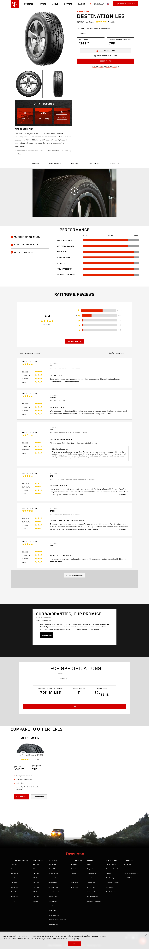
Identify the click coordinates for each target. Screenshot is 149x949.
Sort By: (112, 353)
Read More (122, 494)
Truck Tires (52, 906)
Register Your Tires (92, 869)
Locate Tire (39, 797)
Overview (35, 163)
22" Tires (36, 864)
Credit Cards (91, 878)
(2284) (113, 22)
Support (68, 4)
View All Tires (52, 864)
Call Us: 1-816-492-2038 (131, 873)
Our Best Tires (53, 869)
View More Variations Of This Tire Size (105, 66)
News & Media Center (112, 869)
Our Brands (109, 887)
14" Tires (36, 896)
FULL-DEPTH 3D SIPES (23, 252)
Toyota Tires (14, 896)
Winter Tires (52, 910)
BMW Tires (14, 864)
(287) (37, 759)
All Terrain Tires (53, 887)
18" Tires (36, 878)
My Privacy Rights (92, 896)
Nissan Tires (14, 892)
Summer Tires (53, 896)
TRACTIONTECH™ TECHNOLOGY (27, 237)
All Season (74, 864)
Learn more (47, 635)
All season (30, 738)
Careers (108, 873)
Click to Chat (127, 864)
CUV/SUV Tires (53, 901)
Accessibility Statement (94, 901)
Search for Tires (127, 3)
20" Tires (36, 869)
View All (13, 901)
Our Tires (28, 4)
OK (75, 943)
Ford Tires (14, 878)
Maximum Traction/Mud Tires (57, 919)
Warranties (94, 163)
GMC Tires (14, 882)
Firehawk (73, 873)
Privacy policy (74, 938)
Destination (74, 869)
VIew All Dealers (129, 878)
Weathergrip (74, 882)
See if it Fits (105, 61)
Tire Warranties (91, 873)
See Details (21, 797)
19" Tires (36, 873)
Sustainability (110, 878)
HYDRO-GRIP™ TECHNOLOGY (26, 245)
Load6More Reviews (74, 575)
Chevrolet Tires (15, 869)
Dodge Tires (14, 873)
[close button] (146, 935)
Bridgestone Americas (112, 882)
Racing (81, 4)
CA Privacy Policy (92, 892)
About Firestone (111, 864)
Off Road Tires (53, 882)
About (55, 4)
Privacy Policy (91, 887)
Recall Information (111, 892)
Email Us (126, 869)
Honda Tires (14, 887)
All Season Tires (53, 873)
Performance (55, 163)
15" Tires (36, 892)
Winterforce (74, 887)
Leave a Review (53, 924)
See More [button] (74, 706)
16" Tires (36, 887)
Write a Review (74, 341)
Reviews (74, 163)
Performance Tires (54, 915)
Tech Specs (114, 163)
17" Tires (36, 882)
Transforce (74, 878)
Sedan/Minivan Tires (55, 892)
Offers (42, 4)
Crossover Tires (53, 878)
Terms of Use (91, 882)
